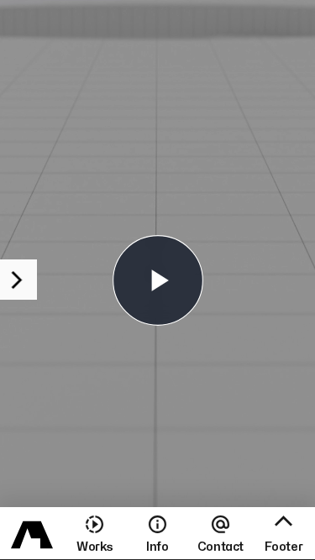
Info (157, 547)
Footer (284, 547)
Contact (220, 547)
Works (94, 547)
